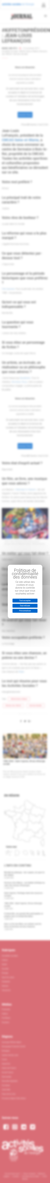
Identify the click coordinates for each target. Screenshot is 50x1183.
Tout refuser (25, 605)
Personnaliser (25, 611)
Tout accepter (25, 600)
